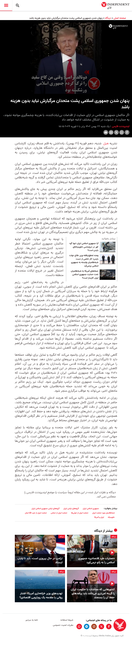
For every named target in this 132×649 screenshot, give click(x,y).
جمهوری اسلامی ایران (91, 508)
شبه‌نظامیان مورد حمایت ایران (103, 512)
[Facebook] (127, 132)
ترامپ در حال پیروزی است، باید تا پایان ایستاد (40, 560)
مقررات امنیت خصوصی (63, 625)
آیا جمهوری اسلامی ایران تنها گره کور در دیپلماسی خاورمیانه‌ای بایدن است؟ (84, 247)
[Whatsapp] (121, 132)
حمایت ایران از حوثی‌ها (79, 512)
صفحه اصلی (119, 18)
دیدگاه (108, 18)
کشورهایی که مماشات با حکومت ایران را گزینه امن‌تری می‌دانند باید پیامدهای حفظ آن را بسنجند (93, 593)
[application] (66, 58)
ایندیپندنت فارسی (120, 126)
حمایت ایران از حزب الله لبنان (36, 512)
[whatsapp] (79, 626)
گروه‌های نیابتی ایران (71, 508)
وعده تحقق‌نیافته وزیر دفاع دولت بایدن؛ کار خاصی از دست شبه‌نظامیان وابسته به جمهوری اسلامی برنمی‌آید (83, 261)
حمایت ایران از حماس (59, 512)
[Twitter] (116, 132)
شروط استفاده (67, 620)
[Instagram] (94, 626)
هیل (105, 143)
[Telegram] (86, 626)
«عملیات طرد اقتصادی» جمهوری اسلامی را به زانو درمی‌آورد (96, 560)
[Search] (17, 5)
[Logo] (118, 26)
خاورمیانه (111, 517)
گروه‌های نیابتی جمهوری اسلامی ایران (46, 508)
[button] (66, 58)
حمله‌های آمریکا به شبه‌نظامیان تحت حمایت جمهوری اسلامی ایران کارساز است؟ (84, 274)
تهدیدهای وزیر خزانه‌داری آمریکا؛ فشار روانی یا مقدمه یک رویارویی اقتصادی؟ (40, 595)
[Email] (111, 132)
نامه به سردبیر (31, 620)
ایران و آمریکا (99, 517)
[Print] (105, 132)
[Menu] (6, 5)
